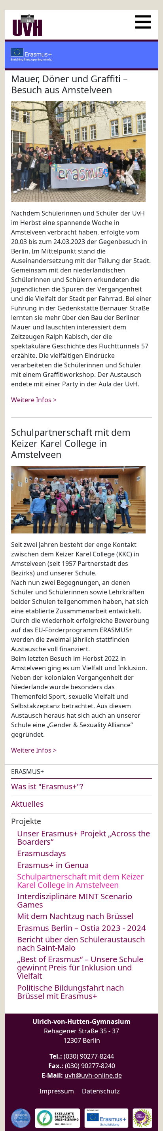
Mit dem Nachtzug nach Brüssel (75, 915)
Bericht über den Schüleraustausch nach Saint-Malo (81, 943)
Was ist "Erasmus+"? (47, 787)
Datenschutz (101, 1091)
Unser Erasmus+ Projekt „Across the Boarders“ (83, 837)
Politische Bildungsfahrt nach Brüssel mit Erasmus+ (70, 991)
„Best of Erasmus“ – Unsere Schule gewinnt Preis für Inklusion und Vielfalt (80, 967)
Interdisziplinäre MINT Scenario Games (74, 900)
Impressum (57, 1091)
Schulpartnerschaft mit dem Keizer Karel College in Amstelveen (80, 880)
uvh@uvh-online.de (93, 1075)
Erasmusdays (41, 853)
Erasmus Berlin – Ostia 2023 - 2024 (81, 927)
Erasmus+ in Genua (53, 864)
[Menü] (143, 18)
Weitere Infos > (34, 399)
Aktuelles (27, 804)
